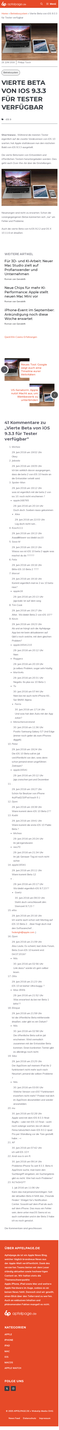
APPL (8, 1334)
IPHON (8, 1340)
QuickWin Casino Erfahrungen (21, 336)
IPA (6, 1345)
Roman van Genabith (15, 279)
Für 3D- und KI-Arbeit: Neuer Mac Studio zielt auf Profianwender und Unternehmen (29, 267)
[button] (41, 4)
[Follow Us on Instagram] (13, 1388)
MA (6, 1351)
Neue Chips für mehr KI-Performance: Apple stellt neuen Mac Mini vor (26, 292)
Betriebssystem (10, 72)
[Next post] (54, 395)
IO (6, 1356)
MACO (8, 1362)
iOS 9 (8, 119)
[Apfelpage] (14, 4)
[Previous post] (4, 369)
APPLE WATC (12, 1368)
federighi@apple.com (23, 932)
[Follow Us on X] (7, 1388)
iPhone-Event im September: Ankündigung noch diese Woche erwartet (29, 314)
